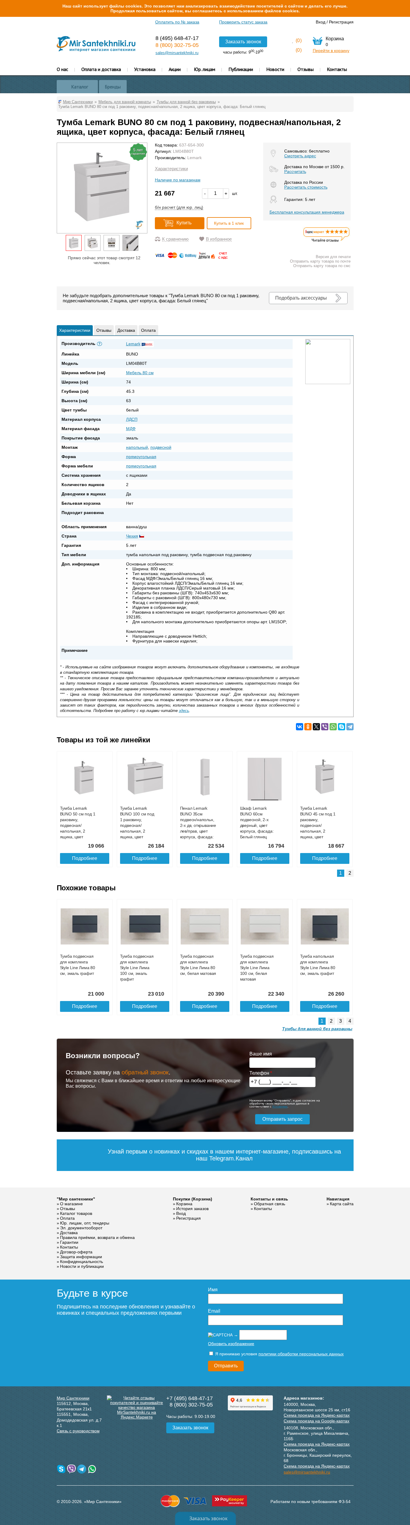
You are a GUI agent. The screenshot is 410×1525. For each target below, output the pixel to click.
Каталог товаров (76, 1213)
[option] (74, 243)
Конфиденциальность (81, 1261)
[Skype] (341, 726)
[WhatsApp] (333, 726)
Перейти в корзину (331, 50)
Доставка (126, 330)
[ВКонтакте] (299, 726)
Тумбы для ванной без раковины (317, 1028)
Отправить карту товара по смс (322, 265)
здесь (184, 710)
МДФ (131, 428)
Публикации (240, 69)
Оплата (148, 330)
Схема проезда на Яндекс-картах (317, 1415)
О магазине (71, 1203)
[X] (316, 726)
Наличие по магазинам (177, 179)
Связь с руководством (78, 1430)
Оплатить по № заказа (177, 22)
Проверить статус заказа (243, 22)
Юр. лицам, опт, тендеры (84, 1223)
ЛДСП (131, 419)
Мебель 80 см (140, 372)
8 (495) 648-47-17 (177, 38)
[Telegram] (350, 726)
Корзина (184, 1203)
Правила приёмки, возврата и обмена (97, 1237)
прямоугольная (141, 456)
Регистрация (341, 22)
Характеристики (171, 168)
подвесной (160, 447)
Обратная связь (269, 1203)
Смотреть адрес (300, 155)
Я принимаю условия (279, 1353)
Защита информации (81, 1256)
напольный (137, 447)
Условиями (280, 1106)
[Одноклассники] (308, 726)
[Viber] (324, 726)
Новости (275, 69)
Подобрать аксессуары (301, 297)
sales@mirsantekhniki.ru (176, 53)
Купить (183, 222)
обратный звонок (145, 1072)
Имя (213, 1289)
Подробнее (84, 858)
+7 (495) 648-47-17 (189, 1398)
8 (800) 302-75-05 (177, 45)
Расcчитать (295, 171)
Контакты (337, 69)
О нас (62, 69)
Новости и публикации (82, 1266)
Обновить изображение (231, 1343)
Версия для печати (333, 256)
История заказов (192, 1208)
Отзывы (305, 69)
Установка (144, 69)
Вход (320, 22)
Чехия (132, 536)
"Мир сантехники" (76, 1199)
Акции (175, 69)
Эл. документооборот (81, 1227)
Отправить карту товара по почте (320, 261)
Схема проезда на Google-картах (316, 1421)
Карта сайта (342, 1203)
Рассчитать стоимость (305, 187)
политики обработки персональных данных (301, 1353)
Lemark (194, 157)
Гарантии (69, 1242)
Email (214, 1311)
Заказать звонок (243, 41)
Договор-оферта (76, 1251)
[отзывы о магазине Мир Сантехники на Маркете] (327, 241)
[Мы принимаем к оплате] (192, 257)
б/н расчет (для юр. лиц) (179, 207)
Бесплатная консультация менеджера (307, 212)
